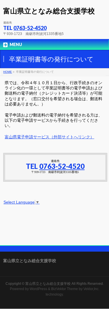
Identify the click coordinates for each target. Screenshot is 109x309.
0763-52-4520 (30, 28)
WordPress (38, 289)
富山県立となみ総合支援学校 (49, 11)
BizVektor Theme (64, 289)
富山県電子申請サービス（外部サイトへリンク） (49, 137)
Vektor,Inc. (91, 289)
